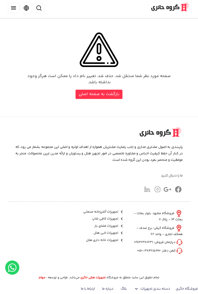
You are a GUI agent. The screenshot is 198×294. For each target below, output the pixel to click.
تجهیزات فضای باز (106, 226)
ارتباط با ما (88, 289)
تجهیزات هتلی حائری (93, 277)
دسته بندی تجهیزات (155, 289)
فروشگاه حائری (187, 289)
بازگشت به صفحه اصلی (99, 94)
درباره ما (107, 289)
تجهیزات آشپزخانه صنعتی (101, 211)
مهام (42, 277)
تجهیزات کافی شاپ (105, 218)
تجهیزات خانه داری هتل (102, 240)
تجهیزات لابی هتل (106, 233)
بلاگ (124, 289)
